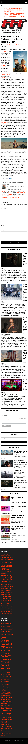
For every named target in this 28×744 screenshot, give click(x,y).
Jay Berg (6, 687)
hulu (9, 584)
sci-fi (4, 600)
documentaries (4, 573)
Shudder (9, 602)
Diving (3, 65)
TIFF (8, 608)
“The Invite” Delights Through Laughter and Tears (14, 16)
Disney (9, 571)
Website (3, 236)
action (2, 555)
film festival (8, 578)
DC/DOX (8, 647)
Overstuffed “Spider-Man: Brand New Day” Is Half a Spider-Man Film (14, 10)
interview (4, 586)
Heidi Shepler (5, 679)
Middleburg (3, 590)
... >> (9, 282)
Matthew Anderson (9, 690)
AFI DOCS (4, 626)
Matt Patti (6, 588)
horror (4, 584)
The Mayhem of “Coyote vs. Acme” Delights (13, 8)
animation (7, 557)
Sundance (4, 604)
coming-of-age (4, 571)
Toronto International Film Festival (5, 724)
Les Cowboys (4, 122)
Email (2, 230)
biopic (4, 559)
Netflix (8, 592)
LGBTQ (9, 586)
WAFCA (10, 192)
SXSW (11, 606)
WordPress (16, 742)
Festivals (6, 659)
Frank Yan (8, 672)
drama (3, 578)
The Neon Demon (5, 77)
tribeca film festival (5, 613)
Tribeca (9, 611)
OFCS (3, 191)
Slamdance (9, 708)
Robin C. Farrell (5, 598)
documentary (6, 575)
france (3, 579)
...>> (7, 504)
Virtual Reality (6, 733)
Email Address (5, 419)
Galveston (3, 51)
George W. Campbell (8, 579)
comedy (8, 569)
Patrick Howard (6, 596)
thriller (3, 608)
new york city (7, 594)
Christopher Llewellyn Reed (14, 44)
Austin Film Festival (9, 628)
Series (4, 708)
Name (2, 225)
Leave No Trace (5, 74)
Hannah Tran (6, 582)
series (4, 602)
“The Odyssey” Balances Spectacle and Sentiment (14, 13)
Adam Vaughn (6, 624)
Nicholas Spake (7, 701)
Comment (3, 208)
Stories (8, 717)
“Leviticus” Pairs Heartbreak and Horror (12, 14)
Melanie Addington (5, 695)
